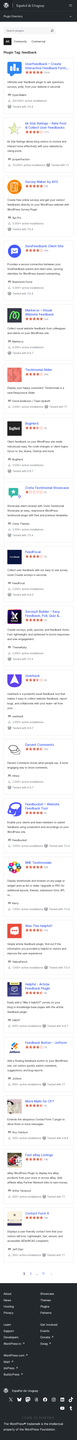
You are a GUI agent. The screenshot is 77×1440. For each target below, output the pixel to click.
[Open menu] (71, 5)
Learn (7, 1324)
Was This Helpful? (38, 926)
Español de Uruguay (25, 1391)
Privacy (8, 1313)
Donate (47, 1337)
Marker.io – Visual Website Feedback (39, 312)
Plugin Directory (13, 16)
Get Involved (48, 1324)
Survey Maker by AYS (41, 182)
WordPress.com (16, 1355)
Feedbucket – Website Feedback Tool (42, 806)
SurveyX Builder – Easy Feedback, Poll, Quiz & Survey (42, 614)
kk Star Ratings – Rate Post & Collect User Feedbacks (45, 125)
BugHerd (31, 423)
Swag (45, 1343)
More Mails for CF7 (39, 1101)
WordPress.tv (14, 1343)
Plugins (44, 1306)
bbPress (11, 1368)
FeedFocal (33, 552)
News (7, 1300)
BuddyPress (13, 1374)
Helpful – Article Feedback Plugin (37, 986)
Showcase (47, 1294)
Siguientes (51, 1273)
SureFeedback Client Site (44, 246)
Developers (11, 1337)
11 (43, 1273)
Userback (32, 676)
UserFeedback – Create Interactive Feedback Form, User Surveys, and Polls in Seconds (46, 66)
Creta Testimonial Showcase (47, 488)
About (7, 1294)
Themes (45, 1300)
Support (9, 1331)
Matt (9, 1362)
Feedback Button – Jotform (46, 1043)
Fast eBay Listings (39, 1155)
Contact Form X (37, 1213)
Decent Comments (39, 745)
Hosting (9, 1306)
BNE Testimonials (38, 862)
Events (44, 1331)
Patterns (46, 1313)
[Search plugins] (52, 30)
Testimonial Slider (38, 370)
